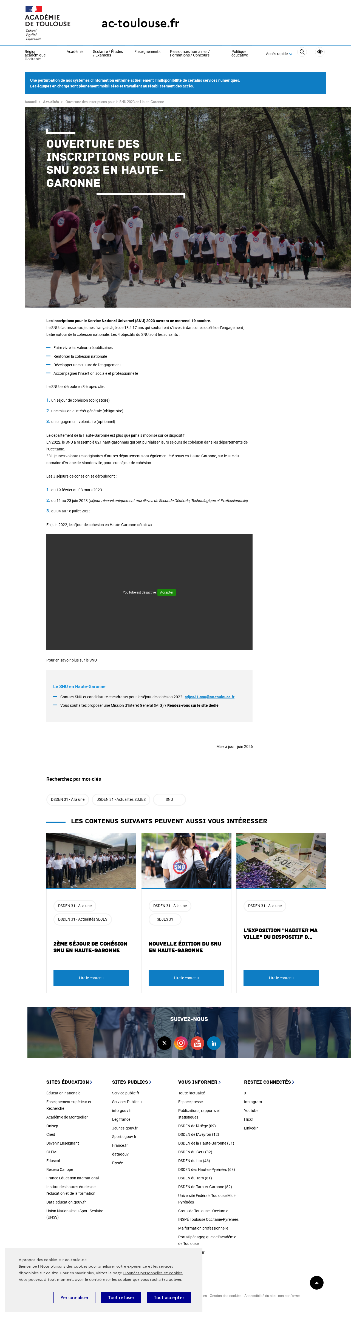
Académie (75, 52)
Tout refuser (121, 1297)
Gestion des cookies (226, 1295)
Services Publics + (127, 1101)
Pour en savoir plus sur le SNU (71, 660)
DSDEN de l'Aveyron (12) (198, 1134)
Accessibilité (320, 52)
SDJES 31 (165, 919)
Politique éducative (239, 53)
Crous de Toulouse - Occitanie (203, 1210)
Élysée (117, 1162)
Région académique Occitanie (35, 55)
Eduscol (53, 1160)
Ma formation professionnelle (203, 1228)
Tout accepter (169, 1297)
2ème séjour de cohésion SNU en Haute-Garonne (90, 947)
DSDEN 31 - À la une (67, 799)
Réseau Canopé (59, 1169)
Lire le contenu (91, 977)
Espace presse (190, 1101)
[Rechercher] (302, 54)
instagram (181, 1043)
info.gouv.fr (122, 1110)
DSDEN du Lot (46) (194, 1160)
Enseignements (147, 52)
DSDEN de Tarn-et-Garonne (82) (205, 1186)
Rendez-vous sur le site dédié (193, 705)
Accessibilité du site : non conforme (272, 1295)
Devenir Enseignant (62, 1143)
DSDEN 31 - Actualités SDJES (121, 799)
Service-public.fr (125, 1092)
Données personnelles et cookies (153, 1273)
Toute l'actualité (191, 1092)
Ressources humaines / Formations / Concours (190, 53)
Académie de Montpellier (67, 1117)
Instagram (253, 1101)
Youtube (251, 1110)
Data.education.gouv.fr (66, 1202)
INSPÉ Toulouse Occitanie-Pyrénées (208, 1219)
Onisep (52, 1125)
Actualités (51, 101)
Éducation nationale (63, 1092)
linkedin (214, 1043)
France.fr (120, 1145)
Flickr (248, 1119)
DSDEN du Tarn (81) (195, 1177)
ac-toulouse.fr (140, 23)
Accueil (30, 101)
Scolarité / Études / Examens (108, 53)
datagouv (120, 1154)
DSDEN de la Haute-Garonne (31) (206, 1143)
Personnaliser (74, 1297)
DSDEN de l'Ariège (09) (197, 1125)
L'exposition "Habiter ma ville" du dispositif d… (281, 933)
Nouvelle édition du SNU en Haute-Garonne (185, 947)
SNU (169, 799)
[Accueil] (52, 23)
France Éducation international (72, 1177)
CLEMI (52, 1151)
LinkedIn (251, 1128)
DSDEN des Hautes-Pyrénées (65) (206, 1169)
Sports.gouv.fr (124, 1136)
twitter (164, 1043)
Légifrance (121, 1119)
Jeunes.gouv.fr (125, 1128)
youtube (197, 1043)
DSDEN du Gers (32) (195, 1151)
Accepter (166, 592)
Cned (50, 1134)
